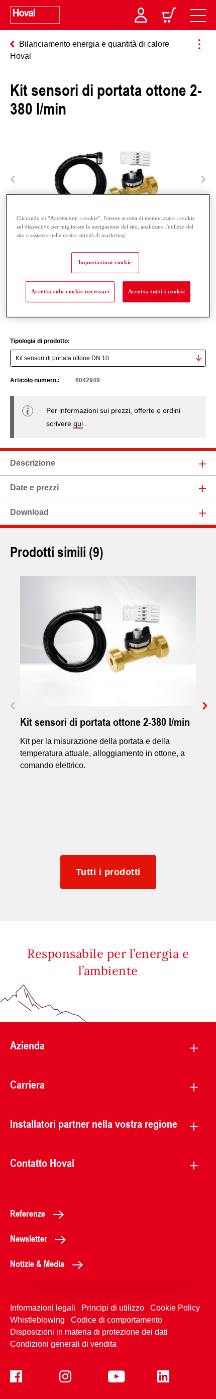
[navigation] (197, 15)
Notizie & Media (37, 1263)
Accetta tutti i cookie (156, 291)
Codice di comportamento (116, 1320)
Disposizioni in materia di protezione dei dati (89, 1332)
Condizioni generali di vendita (63, 1344)
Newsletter (28, 1238)
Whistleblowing (37, 1320)
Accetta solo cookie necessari (70, 291)
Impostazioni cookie (105, 262)
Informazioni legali (42, 1308)
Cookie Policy (175, 1308)
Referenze (27, 1213)
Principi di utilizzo (112, 1308)
